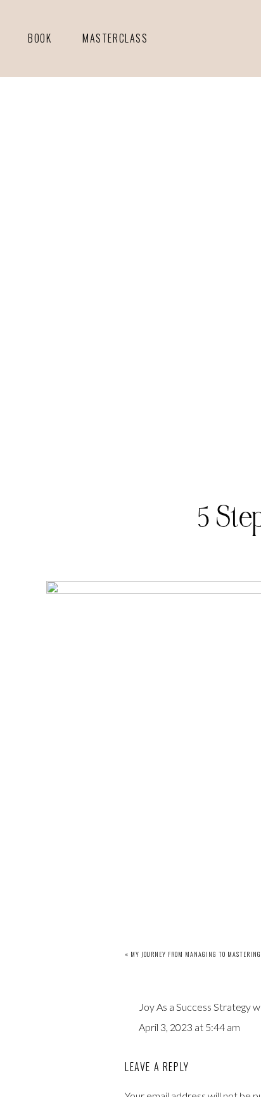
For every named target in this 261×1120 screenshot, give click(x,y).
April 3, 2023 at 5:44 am (189, 1027)
